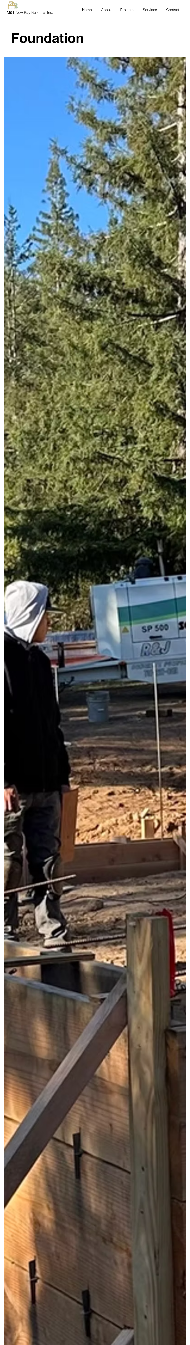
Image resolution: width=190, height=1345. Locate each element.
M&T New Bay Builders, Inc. (30, 12)
